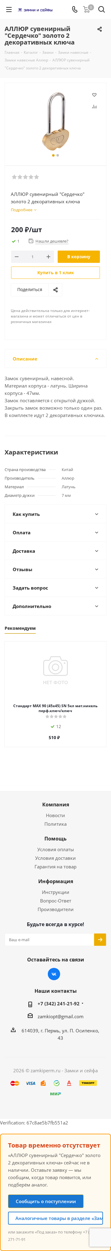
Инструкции (55, 892)
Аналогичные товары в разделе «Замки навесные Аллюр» (59, 1218)
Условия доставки (55, 858)
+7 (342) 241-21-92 (59, 1003)
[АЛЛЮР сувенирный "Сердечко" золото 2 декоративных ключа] (55, 121)
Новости (55, 815)
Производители (56, 909)
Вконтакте (54, 974)
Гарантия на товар (55, 866)
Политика (55, 824)
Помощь (55, 838)
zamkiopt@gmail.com (61, 1016)
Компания (55, 804)
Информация (55, 881)
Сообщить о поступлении (46, 1201)
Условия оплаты (55, 849)
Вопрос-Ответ (55, 901)
